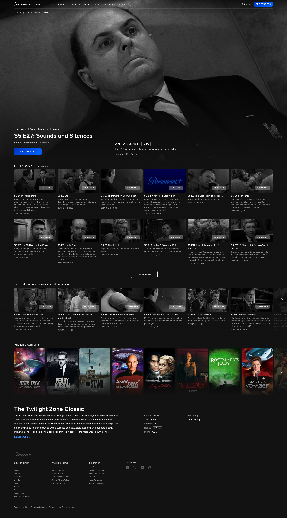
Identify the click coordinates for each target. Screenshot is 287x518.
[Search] (129, 4)
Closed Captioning (96, 470)
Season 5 (55, 129)
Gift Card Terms (57, 470)
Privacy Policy (57, 473)
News (121, 4)
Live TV (97, 4)
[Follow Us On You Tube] (142, 467)
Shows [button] (49, 4)
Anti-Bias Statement (97, 483)
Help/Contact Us (95, 467)
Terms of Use (56, 467)
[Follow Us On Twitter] (135, 467)
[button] (35, 309)
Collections (18, 477)
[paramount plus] (22, 4)
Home (38, 4)
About (46, 13)
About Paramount (96, 480)
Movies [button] (62, 4)
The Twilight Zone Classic (27, 13)
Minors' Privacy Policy (60, 480)
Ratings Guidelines (96, 473)
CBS (154, 432)
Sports (16, 483)
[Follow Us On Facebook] (127, 467)
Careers (92, 477)
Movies (17, 473)
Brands (17, 487)
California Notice (58, 483)
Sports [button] (109, 4)
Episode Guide (22, 437)
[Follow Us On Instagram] (149, 467)
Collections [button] (80, 4)
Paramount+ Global (22, 497)
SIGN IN (246, 4)
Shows (17, 470)
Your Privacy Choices (60, 477)
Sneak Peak (19, 493)
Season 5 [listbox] (41, 166)
